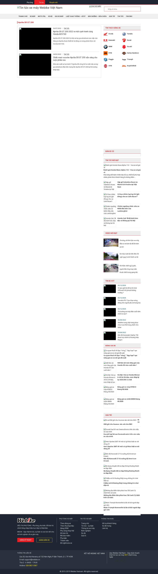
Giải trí (112, 16)
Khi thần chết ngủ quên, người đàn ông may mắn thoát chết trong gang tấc (129, 269)
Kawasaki (112, 40)
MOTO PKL (42, 16)
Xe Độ (50, 16)
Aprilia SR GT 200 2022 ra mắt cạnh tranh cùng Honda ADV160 (73, 32)
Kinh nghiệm (86, 531)
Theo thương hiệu (67, 526)
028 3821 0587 (31, 566)
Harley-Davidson (133, 53)
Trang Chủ (23, 16)
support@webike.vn (32, 560)
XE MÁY (32, 16)
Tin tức (41, 2)
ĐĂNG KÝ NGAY (25, 540)
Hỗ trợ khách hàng (109, 523)
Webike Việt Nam (120, 561)
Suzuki (129, 46)
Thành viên (64, 541)
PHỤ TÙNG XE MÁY (66, 519)
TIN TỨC (120, 16)
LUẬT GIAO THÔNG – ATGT (76, 16)
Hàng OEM (64, 528)
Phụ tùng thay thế (67, 531)
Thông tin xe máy (88, 528)
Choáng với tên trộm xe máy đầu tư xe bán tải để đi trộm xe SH (129, 243)
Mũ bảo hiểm (65, 536)
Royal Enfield (131, 66)
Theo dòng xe (65, 523)
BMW (110, 46)
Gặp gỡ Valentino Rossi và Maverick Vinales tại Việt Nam (127, 184)
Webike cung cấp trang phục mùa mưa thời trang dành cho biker (128, 325)
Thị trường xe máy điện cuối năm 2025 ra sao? (129, 313)
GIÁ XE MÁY (59, 16)
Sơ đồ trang (106, 526)
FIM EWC (129, 16)
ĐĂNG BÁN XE (44, 540)
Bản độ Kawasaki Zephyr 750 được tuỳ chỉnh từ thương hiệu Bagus (128, 337)
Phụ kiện (63, 538)
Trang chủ (85, 523)
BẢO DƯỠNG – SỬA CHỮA (97, 16)
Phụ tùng (30, 2)
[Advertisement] (122, 110)
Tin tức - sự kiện (87, 526)
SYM (110, 66)
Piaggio (111, 59)
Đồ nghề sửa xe (66, 543)
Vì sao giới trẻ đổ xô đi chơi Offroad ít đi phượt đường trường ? (127, 290)
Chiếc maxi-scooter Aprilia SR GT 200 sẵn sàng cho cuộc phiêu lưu (75, 58)
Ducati (129, 40)
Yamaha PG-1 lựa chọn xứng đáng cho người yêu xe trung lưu (129, 301)
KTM (110, 53)
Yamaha (129, 34)
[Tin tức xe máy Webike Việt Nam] (39, 7)
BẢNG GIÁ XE (110, 346)
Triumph (130, 59)
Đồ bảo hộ (64, 533)
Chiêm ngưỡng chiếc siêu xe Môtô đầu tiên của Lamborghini (128, 208)
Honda (111, 34)
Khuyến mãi (53, 2)
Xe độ (83, 533)
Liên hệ (105, 528)
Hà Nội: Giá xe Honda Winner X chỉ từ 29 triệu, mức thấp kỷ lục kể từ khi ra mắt (128, 377)
